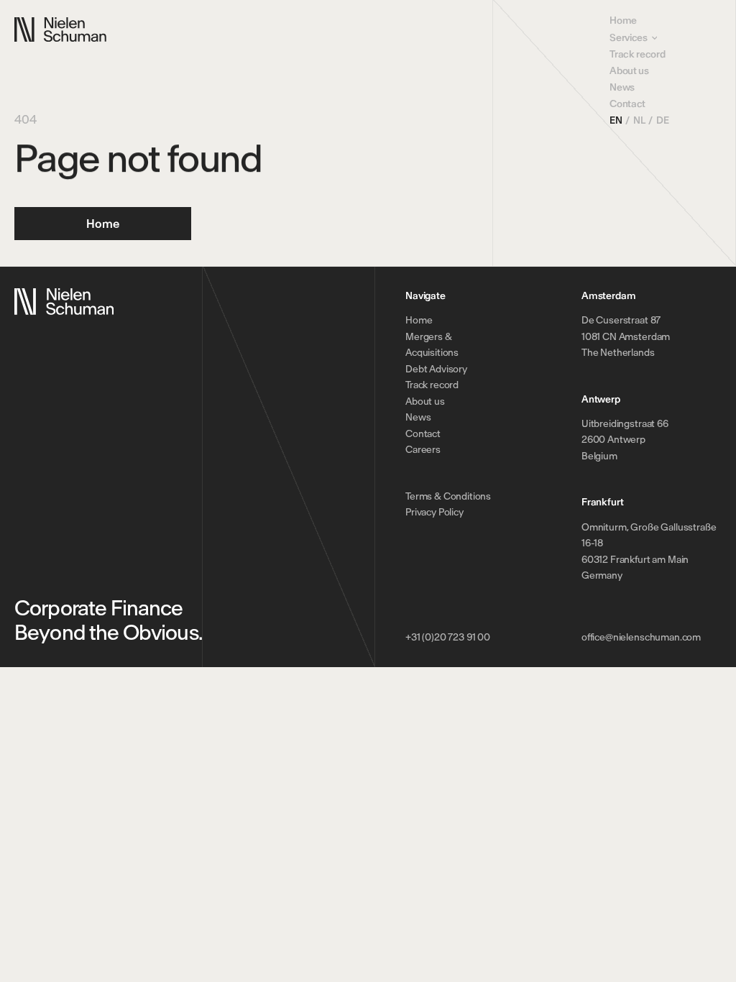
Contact (627, 104)
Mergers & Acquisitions (432, 345)
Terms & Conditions (448, 496)
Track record (637, 54)
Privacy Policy (434, 512)
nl (639, 120)
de (662, 120)
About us (629, 71)
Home (623, 20)
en (616, 120)
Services (628, 38)
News (622, 87)
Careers (423, 450)
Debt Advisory (436, 369)
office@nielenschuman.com (641, 637)
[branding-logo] (60, 29)
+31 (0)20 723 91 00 (447, 637)
